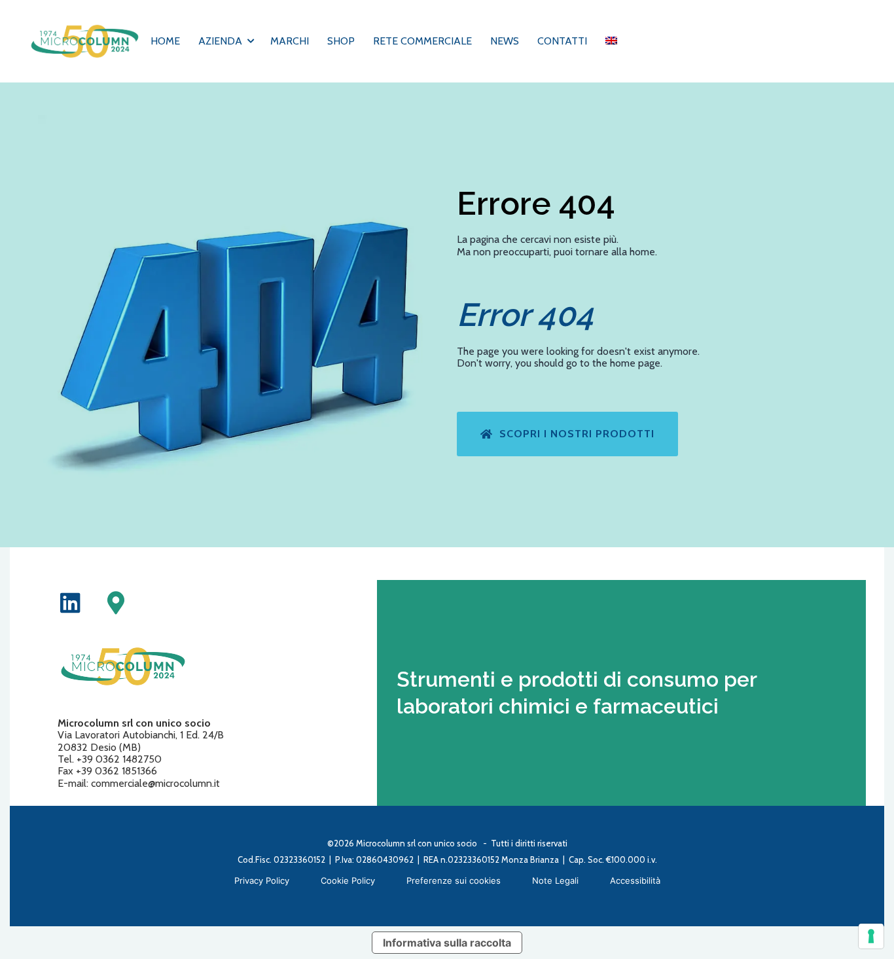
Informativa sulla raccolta (447, 942)
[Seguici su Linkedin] (70, 602)
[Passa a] (611, 41)
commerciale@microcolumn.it (155, 783)
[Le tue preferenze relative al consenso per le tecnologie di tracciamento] (871, 936)
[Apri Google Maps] (115, 602)
